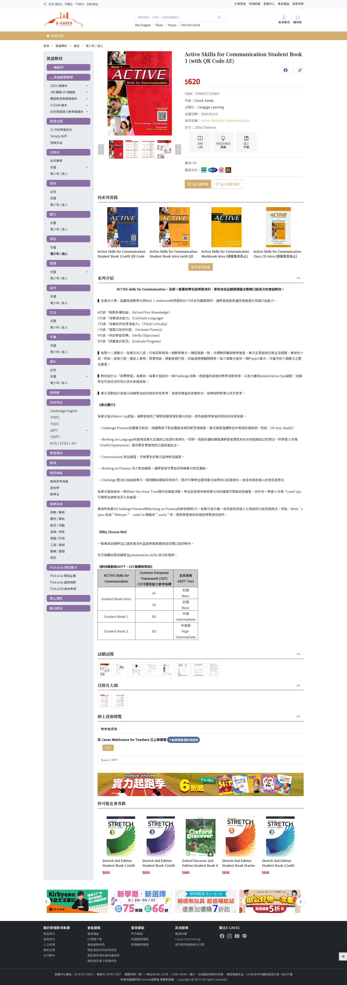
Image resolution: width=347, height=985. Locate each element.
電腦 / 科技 (57, 538)
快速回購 (254, 4)
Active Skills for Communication (225, 120)
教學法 (54, 494)
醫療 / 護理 (57, 551)
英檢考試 (56, 402)
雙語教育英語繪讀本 (63, 98)
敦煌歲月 (49, 933)
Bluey (160, 25)
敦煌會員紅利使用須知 (102, 950)
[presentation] (46, 901)
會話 (77, 46)
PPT (108, 747)
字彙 (53, 336)
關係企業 (49, 950)
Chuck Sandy (203, 100)
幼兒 (53, 191)
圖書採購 (181, 933)
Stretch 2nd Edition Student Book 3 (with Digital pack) (158, 863)
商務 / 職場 (57, 512)
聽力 (53, 214)
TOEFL (55, 417)
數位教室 (56, 608)
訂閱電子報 (94, 939)
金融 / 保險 (57, 531)
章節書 (54, 392)
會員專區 (284, 22)
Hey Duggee (143, 25)
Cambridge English (63, 410)
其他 (53, 557)
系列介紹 (106, 278)
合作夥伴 (49, 955)
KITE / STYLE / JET (63, 443)
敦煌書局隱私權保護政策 (103, 955)
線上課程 (56, 598)
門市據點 (137, 933)
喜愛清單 (298, 4)
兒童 (53, 167)
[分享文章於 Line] (293, 70)
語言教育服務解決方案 (189, 944)
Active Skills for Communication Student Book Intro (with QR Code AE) (173, 253)
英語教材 (61, 46)
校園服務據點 (140, 939)
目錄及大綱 (108, 685)
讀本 (53, 361)
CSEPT (55, 436)
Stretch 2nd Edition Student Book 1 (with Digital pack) (118, 863)
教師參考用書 (59, 481)
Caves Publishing (187, 939)
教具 (53, 462)
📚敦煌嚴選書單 (61, 77)
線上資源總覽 (110, 716)
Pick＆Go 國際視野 (63, 582)
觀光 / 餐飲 (57, 518)
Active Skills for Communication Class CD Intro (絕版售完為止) (277, 253)
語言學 (54, 487)
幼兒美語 (56, 160)
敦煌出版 (56, 121)
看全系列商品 (200, 267)
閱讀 (53, 263)
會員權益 (283, 4)
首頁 (46, 46)
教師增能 (56, 472)
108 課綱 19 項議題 (62, 92)
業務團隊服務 (140, 944)
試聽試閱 (106, 654)
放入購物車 (200, 184)
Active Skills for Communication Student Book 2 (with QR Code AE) (121, 253)
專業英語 (56, 503)
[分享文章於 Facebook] (286, 70)
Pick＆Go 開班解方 (63, 567)
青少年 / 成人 (94, 46)
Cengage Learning (211, 107)
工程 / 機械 (57, 544)
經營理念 (49, 939)
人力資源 (49, 944)
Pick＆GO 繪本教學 (63, 588)
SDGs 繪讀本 (58, 85)
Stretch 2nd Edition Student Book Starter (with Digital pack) (238, 863)
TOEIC (54, 424)
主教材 (54, 152)
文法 (53, 312)
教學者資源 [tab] (109, 728)
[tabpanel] (201, 750)
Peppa (172, 25)
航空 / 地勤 (57, 525)
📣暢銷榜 (56, 67)
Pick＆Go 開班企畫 (63, 575)
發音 (53, 183)
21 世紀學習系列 (61, 129)
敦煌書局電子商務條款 (102, 961)
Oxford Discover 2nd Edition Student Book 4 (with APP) (200, 863)
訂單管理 (240, 4)
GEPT (54, 430)
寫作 (53, 287)
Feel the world (190, 25)
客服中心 (269, 4)
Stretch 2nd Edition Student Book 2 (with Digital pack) (278, 863)
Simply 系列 (58, 136)
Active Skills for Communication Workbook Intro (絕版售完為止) (225, 253)
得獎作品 (56, 142)
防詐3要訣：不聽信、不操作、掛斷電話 (73, 4)
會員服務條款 (96, 944)
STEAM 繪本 (58, 105)
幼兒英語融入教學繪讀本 (66, 111)
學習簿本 (56, 452)
